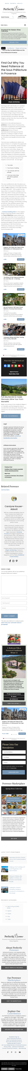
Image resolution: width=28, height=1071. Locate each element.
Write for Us (19, 3)
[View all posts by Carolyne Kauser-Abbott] (14, 498)
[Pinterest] (12, 365)
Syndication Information (10, 438)
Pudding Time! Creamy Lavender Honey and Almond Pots (14, 470)
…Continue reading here (8, 212)
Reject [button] (11, 1069)
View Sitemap (22, 1048)
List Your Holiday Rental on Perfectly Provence (14, 1045)
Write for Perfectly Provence (14, 1040)
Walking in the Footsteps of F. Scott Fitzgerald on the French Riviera (17, 868)
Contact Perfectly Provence (9, 1048)
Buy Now (14, 838)
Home (3, 48)
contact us (17, 436)
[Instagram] (8, 365)
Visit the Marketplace (14, 1001)
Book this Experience (11, 416)
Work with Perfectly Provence (14, 1042)
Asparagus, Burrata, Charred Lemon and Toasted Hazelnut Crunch (17, 859)
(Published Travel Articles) (17, 555)
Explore (9, 911)
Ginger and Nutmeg (21, 48)
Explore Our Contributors (14, 1029)
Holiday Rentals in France (14, 1043)
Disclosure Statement (18, 1046)
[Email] (15, 365)
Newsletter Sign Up (14, 1037)
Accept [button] (4, 1069)
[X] (22, 365)
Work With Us (13, 3)
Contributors (10, 48)
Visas (17, 374)
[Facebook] (5, 365)
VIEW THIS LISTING (14, 703)
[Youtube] (19, 365)
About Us (7, 3)
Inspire (9, 913)
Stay (8, 916)
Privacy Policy (13, 768)
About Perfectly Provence (14, 967)
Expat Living (12, 374)
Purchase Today (14, 42)
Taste (8, 919)
